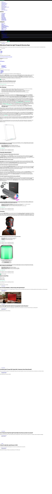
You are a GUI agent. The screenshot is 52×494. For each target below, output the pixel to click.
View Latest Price (2, 280)
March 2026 (3, 17)
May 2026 (3, 15)
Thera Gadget (2, 0)
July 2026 (3, 14)
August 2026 (3, 13)
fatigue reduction (4, 65)
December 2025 (4, 19)
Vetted (2, 28)
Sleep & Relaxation (5, 37)
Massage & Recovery (4, 3)
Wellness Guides (4, 6)
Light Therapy (4, 2)
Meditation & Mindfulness (5, 26)
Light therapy (3, 66)
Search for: (1, 40)
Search (8, 41)
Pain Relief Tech (4, 27)
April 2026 (3, 16)
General (3, 24)
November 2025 (4, 20)
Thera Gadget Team (2, 61)
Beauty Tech (3, 5)
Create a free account (3, 84)
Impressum (3, 8)
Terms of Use (3, 9)
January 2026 (4, 18)
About (2, 38)
